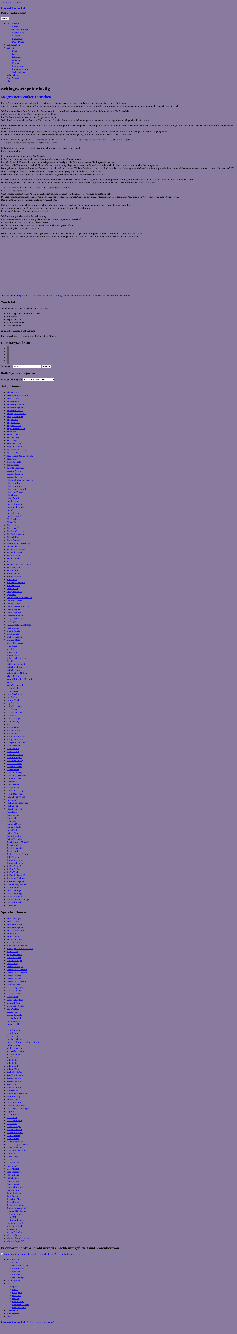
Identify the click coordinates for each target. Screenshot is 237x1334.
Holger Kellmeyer (15, 618)
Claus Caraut (13, 498)
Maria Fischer (13, 745)
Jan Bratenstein (14, 637)
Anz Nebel (12, 440)
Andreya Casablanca (16, 413)
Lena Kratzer (13, 691)
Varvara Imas (13, 1229)
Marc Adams (13, 727)
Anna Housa (13, 431)
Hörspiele (17, 57)
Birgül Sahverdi (14, 954)
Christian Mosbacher (17, 969)
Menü (5, 18)
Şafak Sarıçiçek (14, 845)
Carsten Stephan (15, 474)
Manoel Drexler (14, 1129)
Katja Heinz (12, 1090)
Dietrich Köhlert (15, 999)
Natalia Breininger (16, 790)
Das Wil (10, 510)
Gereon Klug (13, 588)
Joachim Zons (13, 1054)
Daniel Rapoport (15, 504)
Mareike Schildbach (16, 736)
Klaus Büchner (14, 676)
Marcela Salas (13, 730)
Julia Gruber (13, 1060)
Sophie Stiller (13, 869)
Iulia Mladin (13, 627)
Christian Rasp (14, 975)
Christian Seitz (14, 978)
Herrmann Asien (15, 615)
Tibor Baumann (14, 887)
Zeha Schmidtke (14, 902)
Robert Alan (13, 833)
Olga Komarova (14, 1172)
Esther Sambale (14, 1015)
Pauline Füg (12, 806)
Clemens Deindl (14, 984)
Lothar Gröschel (15, 712)
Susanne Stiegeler (15, 881)
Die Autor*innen (20, 29)
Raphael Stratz (14, 827)
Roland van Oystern (16, 836)
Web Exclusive (19, 72)
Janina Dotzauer (14, 640)
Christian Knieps (15, 486)
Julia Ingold (12, 1066)
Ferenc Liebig (13, 1036)
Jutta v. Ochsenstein (16, 658)
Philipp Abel (13, 1184)
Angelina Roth (14, 425)
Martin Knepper (14, 757)
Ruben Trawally (14, 839)
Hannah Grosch (14, 600)
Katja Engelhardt (15, 667)
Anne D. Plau (13, 434)
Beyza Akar (12, 951)
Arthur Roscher (14, 939)
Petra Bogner (13, 1178)
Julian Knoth (13, 652)
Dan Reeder (12, 501)
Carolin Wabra (14, 471)
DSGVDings (18, 41)
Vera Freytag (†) (14, 893)
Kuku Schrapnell (15, 685)
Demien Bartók (14, 516)
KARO (10, 661)
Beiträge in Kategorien (12, 379)
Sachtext (16, 60)
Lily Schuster (13, 703)
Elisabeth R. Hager (16, 531)
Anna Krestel (13, 936)
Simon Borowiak (15, 860)
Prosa (15, 54)
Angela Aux (12, 419)
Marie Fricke (13, 1138)
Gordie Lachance (15, 1039)
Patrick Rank (13, 1175)
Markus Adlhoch (15, 1141)
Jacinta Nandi (13, 631)
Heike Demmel (14, 1045)
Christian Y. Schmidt (17, 489)
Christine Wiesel (15, 492)
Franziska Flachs (15, 576)
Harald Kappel (14, 609)
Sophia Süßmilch (15, 866)
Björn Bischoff (14, 462)
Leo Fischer (12, 697)
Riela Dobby (13, 830)
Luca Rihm (12, 715)
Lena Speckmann (15, 694)
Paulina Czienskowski (17, 803)
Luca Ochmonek (14, 1120)
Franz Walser (13, 573)
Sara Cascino (13, 1196)
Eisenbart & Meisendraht (13, 7)
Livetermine (18, 32)
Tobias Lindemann (16, 1220)
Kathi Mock (12, 1084)
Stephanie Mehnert (16, 878)
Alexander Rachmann (17, 395)
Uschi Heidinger (14, 890)
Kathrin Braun (14, 1087)
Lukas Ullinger (14, 718)
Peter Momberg (14, 809)
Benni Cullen (13, 452)
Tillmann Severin (15, 1214)
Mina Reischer (14, 778)
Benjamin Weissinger (17, 449)
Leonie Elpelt (13, 700)
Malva (10, 724)
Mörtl (9, 1159)
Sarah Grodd (13, 851)
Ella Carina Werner (16, 534)
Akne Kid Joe (13, 392)
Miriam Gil (12, 781)
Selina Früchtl (13, 1202)
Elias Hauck (12, 525)
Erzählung (56, 295)
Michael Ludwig (14, 772)
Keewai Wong (13, 1096)
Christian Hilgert (15, 966)
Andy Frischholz (15, 416)
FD (8, 561)
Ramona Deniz (14, 824)
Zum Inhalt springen (11, 2)
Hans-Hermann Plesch (18, 606)
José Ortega (12, 1057)
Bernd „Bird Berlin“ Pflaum (20, 455)
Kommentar (18, 66)
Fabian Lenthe (14, 558)
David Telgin (13, 513)
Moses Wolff (13, 787)
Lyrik (14, 51)
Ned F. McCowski (15, 793)
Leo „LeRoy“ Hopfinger (18, 1108)
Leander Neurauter (16, 1105)
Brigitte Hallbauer (15, 468)
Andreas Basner (14, 924)
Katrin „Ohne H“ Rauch (18, 673)
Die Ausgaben (13, 45)
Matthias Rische (14, 763)
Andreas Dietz (14, 401)
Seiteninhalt (13, 23)
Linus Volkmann (15, 706)
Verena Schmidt (14, 896)
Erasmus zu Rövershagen (19, 543)
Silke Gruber (13, 857)
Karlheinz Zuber (15, 1072)
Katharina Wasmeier (17, 664)
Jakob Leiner (13, 634)
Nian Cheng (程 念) (16, 796)
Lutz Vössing (13, 721)
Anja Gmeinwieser (16, 428)
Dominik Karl (13, 1003)
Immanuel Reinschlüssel (19, 624)
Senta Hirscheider (15, 1205)
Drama (15, 63)
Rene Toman (13, 1190)
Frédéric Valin (13, 585)
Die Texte (11, 48)
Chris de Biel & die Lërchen (20, 480)
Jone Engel (12, 646)
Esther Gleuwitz (14, 546)
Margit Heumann (15, 739)
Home (15, 26)
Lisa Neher (12, 709)
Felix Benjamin (14, 567)
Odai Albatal (13, 1168)
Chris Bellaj (12, 963)
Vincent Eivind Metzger (18, 899)
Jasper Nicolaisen (15, 643)
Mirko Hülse (13, 784)
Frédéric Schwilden (16, 582)
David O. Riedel (14, 990)
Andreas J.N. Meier (16, 404)
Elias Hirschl (13, 528)
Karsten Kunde (14, 1078)
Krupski (10, 682)
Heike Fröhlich (14, 612)
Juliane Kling (13, 655)
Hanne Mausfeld (15, 603)
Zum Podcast (13, 78)
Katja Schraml (13, 670)
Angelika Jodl (13, 422)
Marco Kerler (13, 733)
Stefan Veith (13, 872)
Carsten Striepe (14, 477)
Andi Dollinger (14, 918)
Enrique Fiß (12, 1012)
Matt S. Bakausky (15, 760)
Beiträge (46, 295)
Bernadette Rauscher (17, 945)
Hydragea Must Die (16, 621)
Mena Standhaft (14, 1147)
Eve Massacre (13, 555)
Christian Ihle (13, 483)
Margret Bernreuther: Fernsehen (26, 97)
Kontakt (16, 35)
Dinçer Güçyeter (15, 522)
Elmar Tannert (14, 540)
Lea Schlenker (13, 688)
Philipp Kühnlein (15, 1187)
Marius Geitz (13, 751)
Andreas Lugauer (15, 407)
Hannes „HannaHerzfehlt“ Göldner (24, 1042)
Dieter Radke (13, 996)
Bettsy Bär (12, 458)
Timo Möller (13, 1217)
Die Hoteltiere (14, 519)
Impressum (17, 38)
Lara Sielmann (14, 1102)
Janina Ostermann (16, 1051)
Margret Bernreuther (17, 742)
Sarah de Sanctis (15, 848)
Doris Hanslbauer (15, 1006)
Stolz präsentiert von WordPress (43, 1322)
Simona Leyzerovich (17, 1208)
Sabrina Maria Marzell (18, 842)
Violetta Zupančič (15, 1241)
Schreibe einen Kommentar (99, 295)
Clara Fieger (12, 495)
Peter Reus (12, 812)
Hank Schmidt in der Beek (19, 597)
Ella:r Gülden (13, 537)
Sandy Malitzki (14, 1193)
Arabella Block (14, 443)
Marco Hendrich (15, 1132)
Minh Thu (11, 1153)
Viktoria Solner (14, 1235)
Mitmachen (12, 75)
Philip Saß (12, 818)
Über (9, 81)
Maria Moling (13, 748)
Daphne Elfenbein (15, 507)
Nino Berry (12, 799)
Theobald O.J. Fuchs (16, 884)
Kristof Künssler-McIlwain (20, 679)
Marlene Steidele (15, 754)
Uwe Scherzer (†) (15, 1223)
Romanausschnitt (20, 69)
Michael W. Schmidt (16, 775)
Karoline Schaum (15, 1075)
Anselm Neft (13, 437)
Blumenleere (13, 465)
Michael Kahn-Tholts (17, 1150)
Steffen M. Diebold (16, 875)
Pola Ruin (11, 821)
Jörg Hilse (11, 649)
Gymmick (11, 594)
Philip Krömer (14, 815)
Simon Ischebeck (15, 863)
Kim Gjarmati (13, 1099)
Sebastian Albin (14, 1199)
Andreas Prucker (15, 410)
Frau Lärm (12, 579)
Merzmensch (13, 769)
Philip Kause (13, 1181)
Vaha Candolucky (15, 1226)
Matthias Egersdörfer (17, 1144)
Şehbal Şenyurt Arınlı (17, 854)
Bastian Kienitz (14, 446)
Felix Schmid (13, 570)
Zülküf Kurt (12, 905)
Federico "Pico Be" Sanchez (19, 564)
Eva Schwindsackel (16, 549)
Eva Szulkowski (14, 552)
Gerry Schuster (14, 591)
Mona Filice (12, 1156)
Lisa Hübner (13, 1114)
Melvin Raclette (14, 766)
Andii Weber (13, 398)
